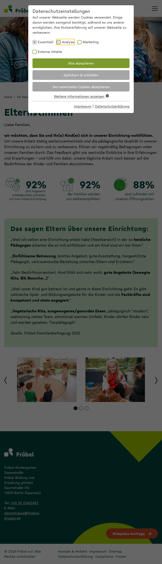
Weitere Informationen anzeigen (79, 96)
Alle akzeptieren (81, 63)
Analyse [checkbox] (68, 42)
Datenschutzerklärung (112, 106)
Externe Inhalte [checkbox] (50, 51)
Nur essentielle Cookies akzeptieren (81, 87)
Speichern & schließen (81, 75)
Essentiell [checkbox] (45, 42)
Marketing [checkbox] (91, 42)
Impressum (82, 106)
